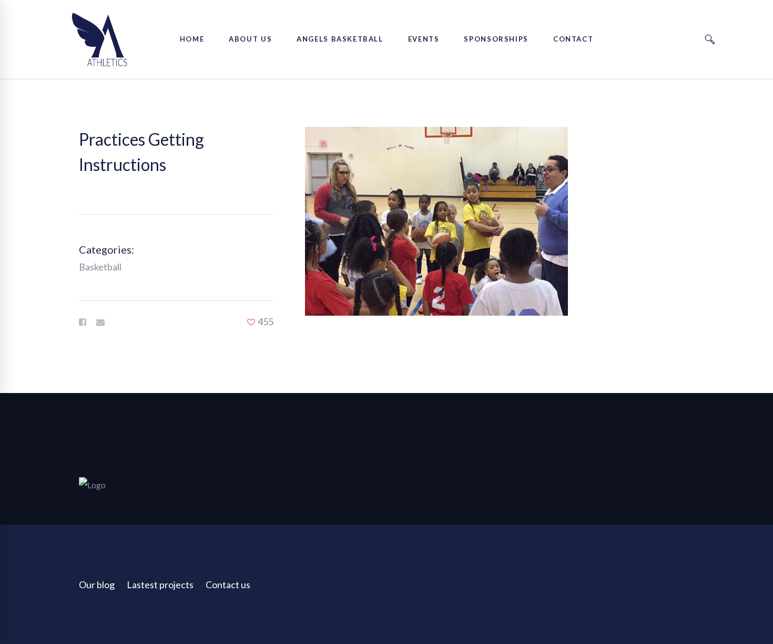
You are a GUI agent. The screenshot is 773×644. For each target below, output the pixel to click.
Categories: (106, 249)
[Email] (100, 322)
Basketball (100, 267)
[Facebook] (82, 322)
